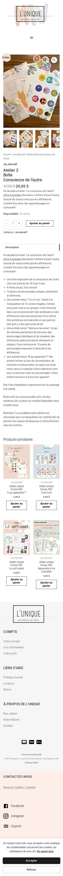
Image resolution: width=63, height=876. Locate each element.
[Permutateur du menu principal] (31, 37)
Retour (7, 689)
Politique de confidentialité (31, 755)
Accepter (31, 860)
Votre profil (10, 653)
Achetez (8, 725)
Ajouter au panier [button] (17, 505)
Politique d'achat (13, 677)
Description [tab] (12, 247)
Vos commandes (13, 647)
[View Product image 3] (42, 138)
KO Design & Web (31, 763)
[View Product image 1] (10, 138)
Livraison (8, 683)
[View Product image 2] (26, 138)
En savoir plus (45, 851)
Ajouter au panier (40, 223)
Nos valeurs (10, 713)
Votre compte (11, 641)
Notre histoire (11, 719)
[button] (54, 60)
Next (58, 138)
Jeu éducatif (19, 154)
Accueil (7, 154)
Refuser (31, 869)
